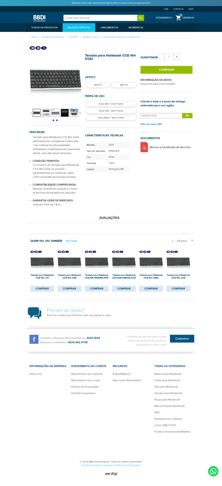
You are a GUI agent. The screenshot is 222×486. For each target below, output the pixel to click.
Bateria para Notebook (167, 374)
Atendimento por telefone (87, 374)
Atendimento (164, 17)
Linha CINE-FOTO (165, 425)
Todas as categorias (169, 366)
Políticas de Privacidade (128, 465)
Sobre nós (35, 374)
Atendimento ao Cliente (88, 366)
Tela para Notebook (166, 387)
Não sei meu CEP (151, 124)
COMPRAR (42, 288)
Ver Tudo (71, 241)
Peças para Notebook (167, 399)
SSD (156, 412)
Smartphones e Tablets (168, 419)
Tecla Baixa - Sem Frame (111, 117)
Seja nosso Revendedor (127, 380)
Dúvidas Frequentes (83, 393)
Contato (86, 465)
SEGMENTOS (136, 27)
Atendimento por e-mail (85, 380)
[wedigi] (111, 474)
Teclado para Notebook (168, 393)
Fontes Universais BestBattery (172, 431)
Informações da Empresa (47, 366)
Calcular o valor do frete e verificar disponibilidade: (161, 115)
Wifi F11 (124, 85)
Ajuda (191, 9)
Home (34, 37)
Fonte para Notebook (167, 380)
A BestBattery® (122, 374)
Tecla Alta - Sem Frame (111, 110)
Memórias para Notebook (169, 406)
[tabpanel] (37, 111)
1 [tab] (53, 120)
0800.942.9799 (78, 342)
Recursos (120, 366)
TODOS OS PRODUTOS (44, 27)
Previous (30, 112)
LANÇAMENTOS (109, 27)
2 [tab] (57, 120)
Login (166, 9)
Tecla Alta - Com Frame (111, 103)
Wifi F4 (97, 85)
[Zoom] (37, 113)
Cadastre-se (178, 9)
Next (80, 112)
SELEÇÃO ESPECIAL (79, 27)
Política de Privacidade (85, 387)
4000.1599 (93, 338)
